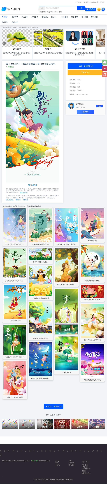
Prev (4, 43)
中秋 (60, 12)
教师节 (52, 12)
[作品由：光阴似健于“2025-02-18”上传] (71, 105)
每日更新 (71, 465)
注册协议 (85, 465)
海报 (7, 27)
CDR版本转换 (94, 2)
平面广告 (15, 17)
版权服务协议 (9, 200)
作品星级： (73, 79)
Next (102, 43)
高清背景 (74, 17)
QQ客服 (57, 465)
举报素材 (25, 200)
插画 (97, 427)
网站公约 (85, 467)
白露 (48, 12)
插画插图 (44, 17)
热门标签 (78, 2)
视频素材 (5, 22)
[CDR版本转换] (103, 9)
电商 (62, 427)
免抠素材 (64, 17)
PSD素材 (86, 2)
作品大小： (73, 90)
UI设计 (53, 17)
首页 (5, 17)
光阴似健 (11, 67)
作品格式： (73, 83)
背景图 (79, 427)
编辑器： (73, 94)
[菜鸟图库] (11, 9)
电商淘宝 (34, 17)
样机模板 (15, 22)
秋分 (56, 12)
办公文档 (25, 17)
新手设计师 (34, 460)
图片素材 (84, 17)
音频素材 (94, 17)
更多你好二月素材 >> (53, 406)
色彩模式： (73, 87)
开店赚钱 (85, 112)
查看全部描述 (24, 192)
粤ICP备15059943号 (56, 479)
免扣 (10, 427)
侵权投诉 (18, 200)
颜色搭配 (71, 463)
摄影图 (44, 427)
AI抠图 (102, 2)
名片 (27, 427)
